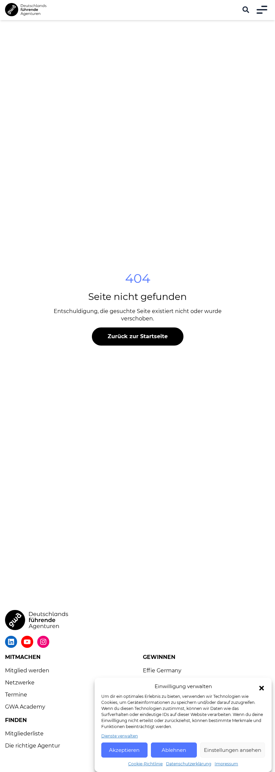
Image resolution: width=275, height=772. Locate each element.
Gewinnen (159, 657)
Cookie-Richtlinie (145, 763)
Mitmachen (23, 657)
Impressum (226, 763)
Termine (16, 694)
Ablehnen (174, 750)
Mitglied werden (27, 670)
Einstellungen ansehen (232, 750)
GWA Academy (25, 707)
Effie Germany (162, 670)
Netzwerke (20, 682)
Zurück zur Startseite (138, 336)
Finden (16, 720)
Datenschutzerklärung (188, 763)
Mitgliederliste (24, 733)
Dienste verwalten (119, 735)
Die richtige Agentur (32, 745)
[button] (261, 688)
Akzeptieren (124, 750)
